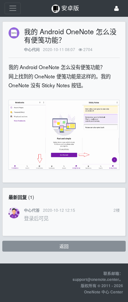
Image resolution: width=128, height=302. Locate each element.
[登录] (116, 8)
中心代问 (32, 49)
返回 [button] (64, 246)
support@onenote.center (96, 279)
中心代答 (32, 210)
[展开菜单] (13, 8)
